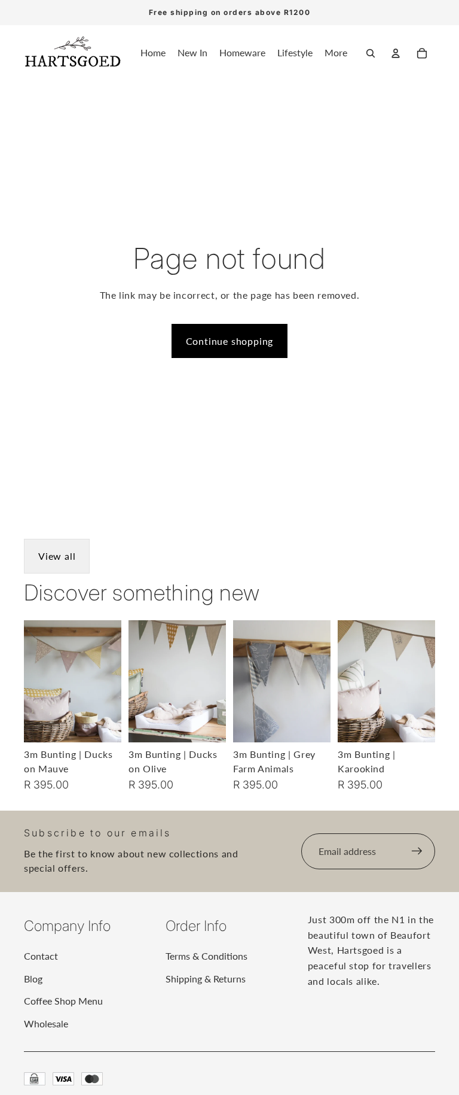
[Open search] (370, 53)
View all (56, 556)
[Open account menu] (395, 53)
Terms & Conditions (206, 955)
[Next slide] (112, 681)
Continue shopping (230, 341)
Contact (41, 955)
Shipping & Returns (206, 978)
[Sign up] (417, 851)
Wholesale (46, 1023)
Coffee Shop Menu (63, 1000)
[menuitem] (336, 53)
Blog (33, 978)
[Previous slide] (33, 681)
